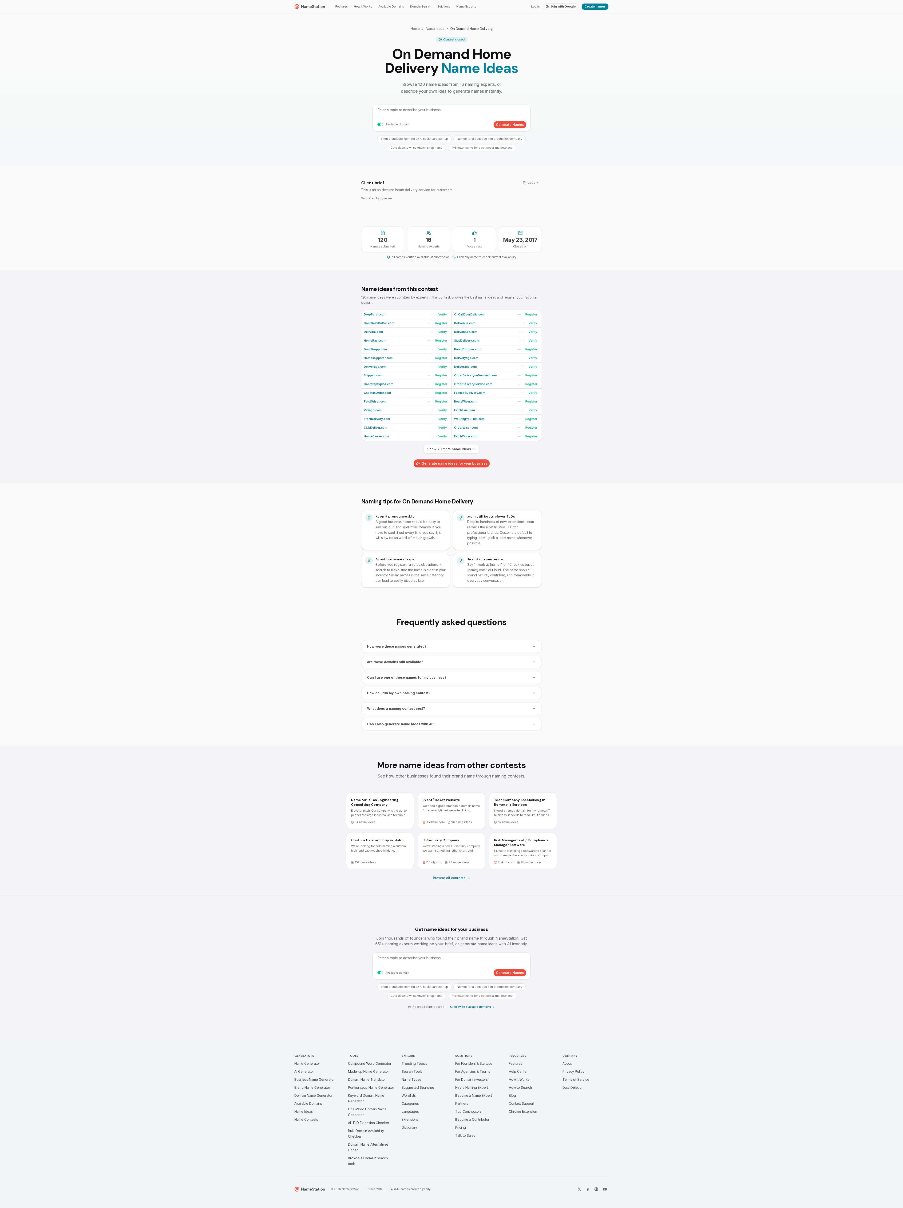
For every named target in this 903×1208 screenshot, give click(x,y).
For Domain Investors (471, 1079)
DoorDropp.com (375, 349)
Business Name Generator (314, 1079)
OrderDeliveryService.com (473, 384)
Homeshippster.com (378, 358)
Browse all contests (449, 878)
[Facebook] (588, 1189)
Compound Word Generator (369, 1063)
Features (341, 6)
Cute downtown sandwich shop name (417, 147)
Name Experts (466, 6)
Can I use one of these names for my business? (406, 677)
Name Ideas (435, 29)
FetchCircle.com (465, 436)
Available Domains (391, 6)
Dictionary (409, 1127)
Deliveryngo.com (466, 358)
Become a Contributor (472, 1119)
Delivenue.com (464, 323)
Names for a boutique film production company (489, 138)
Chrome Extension (523, 1111)
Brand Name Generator (312, 1087)
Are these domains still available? (395, 662)
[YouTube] (605, 1189)
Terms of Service (575, 1079)
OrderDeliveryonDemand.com (475, 375)
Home (415, 29)
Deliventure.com (465, 332)
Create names (595, 6)
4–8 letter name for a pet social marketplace (482, 147)
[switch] (380, 124)
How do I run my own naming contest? (398, 693)
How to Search (520, 1087)
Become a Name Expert (473, 1095)
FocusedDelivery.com (469, 393)
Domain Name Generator (313, 1095)
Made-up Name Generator (368, 1071)
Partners (461, 1103)
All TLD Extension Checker (368, 1123)
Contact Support (521, 1103)
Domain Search (420, 6)
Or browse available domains (470, 1007)
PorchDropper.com (467, 349)
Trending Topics (414, 1063)
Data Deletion (572, 1087)
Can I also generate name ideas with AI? (400, 724)
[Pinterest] (596, 1189)
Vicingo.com (372, 410)
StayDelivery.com (466, 340)
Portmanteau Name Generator (371, 1087)
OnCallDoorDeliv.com (469, 314)
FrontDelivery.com (377, 419)
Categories (410, 1103)
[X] (579, 1189)
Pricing (460, 1127)
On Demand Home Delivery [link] (471, 29)
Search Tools (412, 1071)
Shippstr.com (373, 375)
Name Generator (307, 1063)
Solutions (443, 6)
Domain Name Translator (367, 1079)
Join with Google (563, 6)
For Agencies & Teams (472, 1071)
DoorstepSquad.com (378, 384)
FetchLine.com (464, 410)
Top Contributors (468, 1111)
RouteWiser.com (465, 401)
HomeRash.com (375, 340)
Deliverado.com (465, 366)
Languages (410, 1111)
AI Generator (304, 1071)
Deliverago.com (375, 366)
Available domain (397, 124)
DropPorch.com (375, 314)
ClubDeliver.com (375, 427)
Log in (535, 6)
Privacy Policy (573, 1071)
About (567, 1063)
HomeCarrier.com (376, 436)
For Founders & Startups (473, 1063)
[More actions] (432, 314)
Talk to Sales (465, 1135)
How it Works (363, 6)
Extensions (410, 1119)
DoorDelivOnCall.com (379, 323)
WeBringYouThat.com (469, 419)
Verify (442, 314)
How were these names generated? (396, 646)
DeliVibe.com (373, 332)
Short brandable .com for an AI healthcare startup (414, 138)
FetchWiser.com (375, 401)
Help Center (518, 1071)
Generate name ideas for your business (454, 463)
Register (531, 314)
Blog (512, 1095)
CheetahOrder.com (377, 393)
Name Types (411, 1079)
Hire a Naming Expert (471, 1087)
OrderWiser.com (466, 427)
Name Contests (306, 1119)
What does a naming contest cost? (396, 708)
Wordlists (409, 1095)
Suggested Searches (418, 1087)
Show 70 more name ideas (449, 449)
